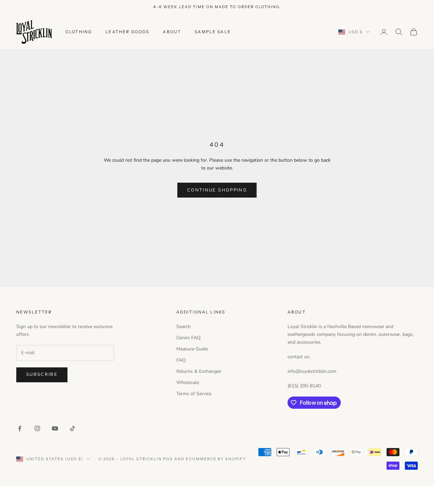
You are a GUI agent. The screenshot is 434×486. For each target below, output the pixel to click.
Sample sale (213, 31)
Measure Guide (192, 349)
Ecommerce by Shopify (216, 459)
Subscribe (42, 374)
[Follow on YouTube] (55, 428)
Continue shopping (217, 190)
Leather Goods (127, 31)
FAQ (181, 360)
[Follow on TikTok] (72, 428)
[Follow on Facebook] (19, 428)
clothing (78, 31)
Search (183, 326)
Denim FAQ (188, 338)
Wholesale (187, 382)
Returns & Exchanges (198, 371)
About (172, 31)
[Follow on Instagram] (37, 428)
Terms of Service (193, 393)
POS (168, 459)
